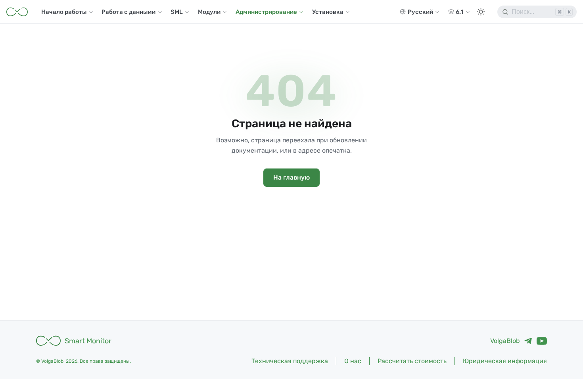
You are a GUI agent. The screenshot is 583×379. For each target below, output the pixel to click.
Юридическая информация (505, 361)
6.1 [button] (459, 11)
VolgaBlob (505, 341)
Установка (327, 11)
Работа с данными (128, 11)
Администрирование (266, 11)
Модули (209, 11)
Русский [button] (420, 11)
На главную (291, 177)
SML (177, 11)
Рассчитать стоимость (412, 361)
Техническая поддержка (289, 361)
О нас (352, 361)
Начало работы (63, 11)
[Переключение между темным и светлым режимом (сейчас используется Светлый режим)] (480, 12)
